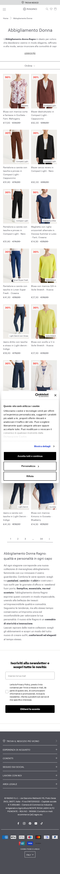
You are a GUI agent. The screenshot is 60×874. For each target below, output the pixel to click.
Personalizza (28, 466)
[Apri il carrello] (55, 9)
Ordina (29, 65)
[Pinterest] (30, 823)
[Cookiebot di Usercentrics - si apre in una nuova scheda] (36, 395)
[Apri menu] (4, 9)
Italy (28, 854)
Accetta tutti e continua (30, 456)
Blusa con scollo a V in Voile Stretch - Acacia (43, 343)
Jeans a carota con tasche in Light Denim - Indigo (15, 516)
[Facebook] (18, 823)
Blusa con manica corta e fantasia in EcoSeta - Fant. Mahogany (15, 115)
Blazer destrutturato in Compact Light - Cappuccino (42, 115)
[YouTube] (36, 823)
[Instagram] (24, 823)
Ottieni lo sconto (30, 708)
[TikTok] (41, 823)
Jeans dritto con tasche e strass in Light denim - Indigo (15, 345)
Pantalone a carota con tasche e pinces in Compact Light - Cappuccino (15, 172)
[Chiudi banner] (55, 395)
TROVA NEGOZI (31, 2)
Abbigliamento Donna (22, 18)
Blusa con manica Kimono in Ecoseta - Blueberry (41, 516)
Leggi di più (30, 53)
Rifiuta (30, 476)
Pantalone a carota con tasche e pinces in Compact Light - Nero (15, 230)
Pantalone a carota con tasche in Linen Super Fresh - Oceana (15, 289)
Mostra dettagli (42, 446)
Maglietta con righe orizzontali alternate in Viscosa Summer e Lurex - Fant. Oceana (43, 232)
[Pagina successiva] (49, 538)
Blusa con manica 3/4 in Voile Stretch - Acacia (43, 287)
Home (5, 18)
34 (41, 538)
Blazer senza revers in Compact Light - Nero (42, 168)
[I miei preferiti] (51, 9)
